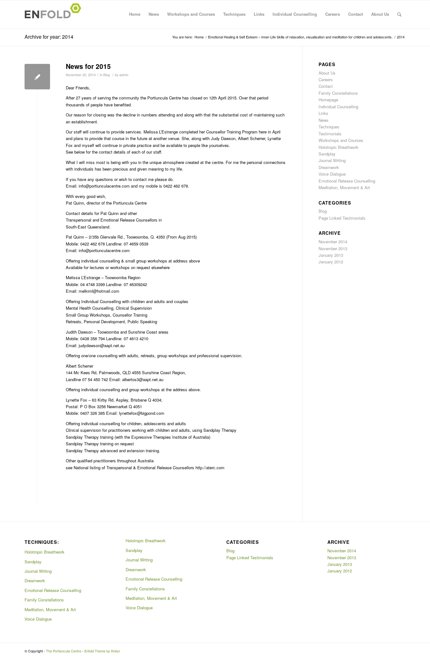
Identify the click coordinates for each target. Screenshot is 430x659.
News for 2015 (88, 66)
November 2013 (333, 248)
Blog (106, 74)
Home (134, 14)
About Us (380, 14)
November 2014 (333, 242)
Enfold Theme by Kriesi (102, 650)
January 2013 (331, 255)
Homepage (328, 100)
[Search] (399, 14)
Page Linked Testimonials (342, 218)
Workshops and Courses (191, 14)
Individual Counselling (295, 14)
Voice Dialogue (332, 174)
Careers (332, 14)
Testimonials (330, 134)
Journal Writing (332, 160)
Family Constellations (338, 93)
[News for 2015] (37, 76)
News (154, 14)
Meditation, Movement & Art (344, 187)
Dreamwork (329, 167)
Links (259, 14)
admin (123, 74)
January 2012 (331, 262)
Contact (355, 14)
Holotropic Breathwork (339, 147)
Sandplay (327, 154)
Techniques (234, 14)
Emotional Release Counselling (347, 181)
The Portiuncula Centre (63, 650)
